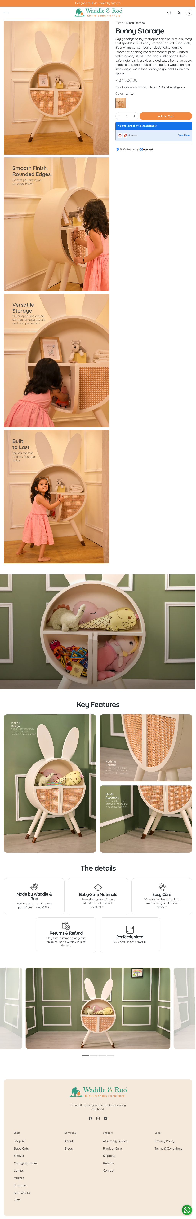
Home (118, 22)
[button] (6, 12)
